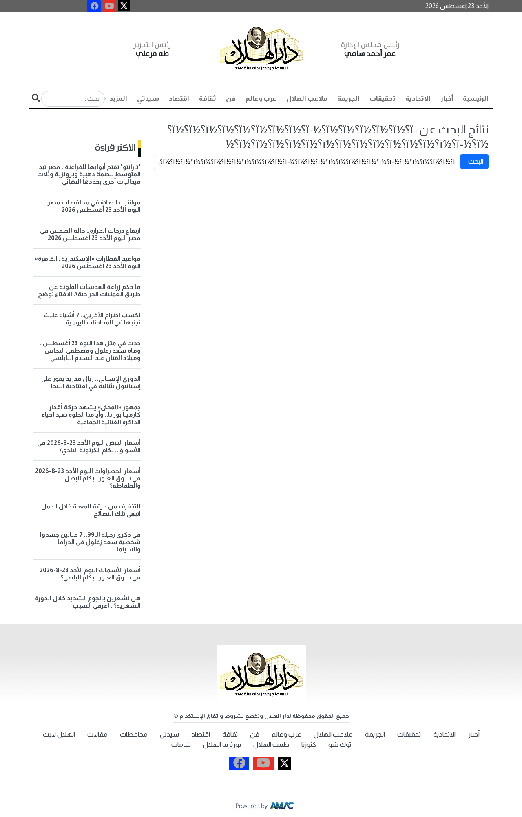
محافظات (134, 734)
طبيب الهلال (271, 744)
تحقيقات (382, 98)
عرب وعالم (261, 98)
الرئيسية (476, 98)
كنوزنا (308, 744)
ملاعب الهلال (306, 98)
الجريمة (348, 98)
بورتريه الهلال (222, 744)
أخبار (446, 98)
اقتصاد (179, 98)
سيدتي (148, 98)
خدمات (181, 744)
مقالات (97, 734)
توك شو (339, 744)
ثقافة (207, 98)
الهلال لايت (59, 734)
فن (231, 98)
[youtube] (109, 6)
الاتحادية (418, 98)
